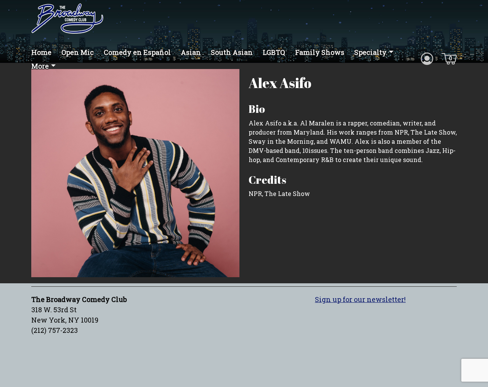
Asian (191, 52)
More (40, 66)
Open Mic (77, 52)
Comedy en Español (137, 52)
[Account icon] (427, 58)
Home (41, 52)
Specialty (370, 52)
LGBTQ (274, 52)
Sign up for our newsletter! (360, 299)
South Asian (232, 52)
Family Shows (319, 52)
